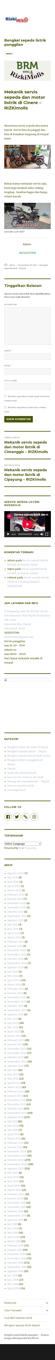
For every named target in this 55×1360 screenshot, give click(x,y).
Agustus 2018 (15, 1271)
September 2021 (16, 1112)
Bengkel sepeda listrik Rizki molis (28, 755)
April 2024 (13, 980)
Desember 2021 (16, 1100)
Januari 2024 (15, 993)
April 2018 (13, 1288)
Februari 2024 (15, 988)
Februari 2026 (15, 894)
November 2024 (16, 954)
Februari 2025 (15, 941)
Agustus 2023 (15, 1014)
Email (8, 365)
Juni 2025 (12, 928)
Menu (9, 53)
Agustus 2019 (15, 1219)
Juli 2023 (12, 1018)
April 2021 (13, 1134)
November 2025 (16, 907)
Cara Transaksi (12, 1310)
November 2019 (16, 1207)
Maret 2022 (14, 1087)
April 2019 (13, 1236)
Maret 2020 (14, 1189)
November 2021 (16, 1104)
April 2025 (13, 933)
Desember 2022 (16, 1048)
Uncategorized (16, 789)
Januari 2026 (15, 898)
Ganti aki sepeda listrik (22, 772)
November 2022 (16, 1052)
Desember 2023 (16, 997)
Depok (11, 768)
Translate (31, 848)
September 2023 (17, 1010)
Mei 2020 (13, 1181)
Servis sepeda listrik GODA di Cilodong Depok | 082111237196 (28, 582)
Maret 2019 (14, 1241)
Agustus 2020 (15, 1168)
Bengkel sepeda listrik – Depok (27, 751)
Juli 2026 (12, 877)
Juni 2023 (12, 1023)
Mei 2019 (12, 1232)
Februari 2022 (15, 1091)
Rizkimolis (10, 1302)
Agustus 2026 (15, 873)
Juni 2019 (12, 1228)
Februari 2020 (15, 1194)
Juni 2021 (12, 1125)
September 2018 (17, 1266)
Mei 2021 (12, 1129)
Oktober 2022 (15, 1057)
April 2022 (13, 1082)
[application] (27, 524)
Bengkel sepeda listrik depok (22, 1325)
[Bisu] (41, 534)
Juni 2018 (12, 1279)
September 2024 (17, 963)
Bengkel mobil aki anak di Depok (27, 747)
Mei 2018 (12, 1284)
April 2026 (13, 886)
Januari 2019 (14, 1249)
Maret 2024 (14, 984)
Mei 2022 (12, 1078)
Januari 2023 (15, 1044)
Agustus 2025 (15, 920)
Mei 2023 (12, 1027)
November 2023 (16, 1001)
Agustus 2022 (15, 1065)
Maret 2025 (14, 937)
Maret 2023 (14, 1035)
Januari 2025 (15, 945)
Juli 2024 (12, 971)
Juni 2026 (13, 881)
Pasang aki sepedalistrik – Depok (28, 781)
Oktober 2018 (15, 1262)
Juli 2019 (12, 1224)
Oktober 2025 (15, 911)
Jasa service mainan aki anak (25, 777)
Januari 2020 (15, 1198)
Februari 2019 (15, 1245)
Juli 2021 (12, 1121)
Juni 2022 (13, 1074)
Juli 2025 (12, 924)
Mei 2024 (13, 975)
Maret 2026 (14, 890)
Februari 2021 (15, 1142)
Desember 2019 (16, 1202)
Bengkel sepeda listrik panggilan (21, 1335)
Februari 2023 (15, 1040)
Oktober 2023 (15, 1005)
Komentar (10, 304)
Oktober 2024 (15, 958)
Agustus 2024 (15, 967)
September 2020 (17, 1164)
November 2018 (16, 1258)
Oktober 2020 (15, 1159)
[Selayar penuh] (46, 534)
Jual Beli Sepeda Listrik (18, 1317)
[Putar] (8, 534)
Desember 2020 (16, 1151)
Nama (8, 350)
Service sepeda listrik (20, 785)
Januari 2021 (14, 1147)
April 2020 (13, 1185)
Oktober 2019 (15, 1211)
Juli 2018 (12, 1275)
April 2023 (13, 1031)
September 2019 (16, 1215)
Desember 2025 (16, 903)
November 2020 (17, 1155)
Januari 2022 (15, 1095)
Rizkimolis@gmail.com (19, 636)
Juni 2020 (13, 1177)
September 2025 (17, 916)
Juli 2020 (12, 1172)
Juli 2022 (12, 1070)
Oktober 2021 (15, 1108)
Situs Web (10, 380)
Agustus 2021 (15, 1117)
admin (12, 265)
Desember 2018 (16, 1254)
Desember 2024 (16, 950)
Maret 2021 (14, 1138)
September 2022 (17, 1061)
